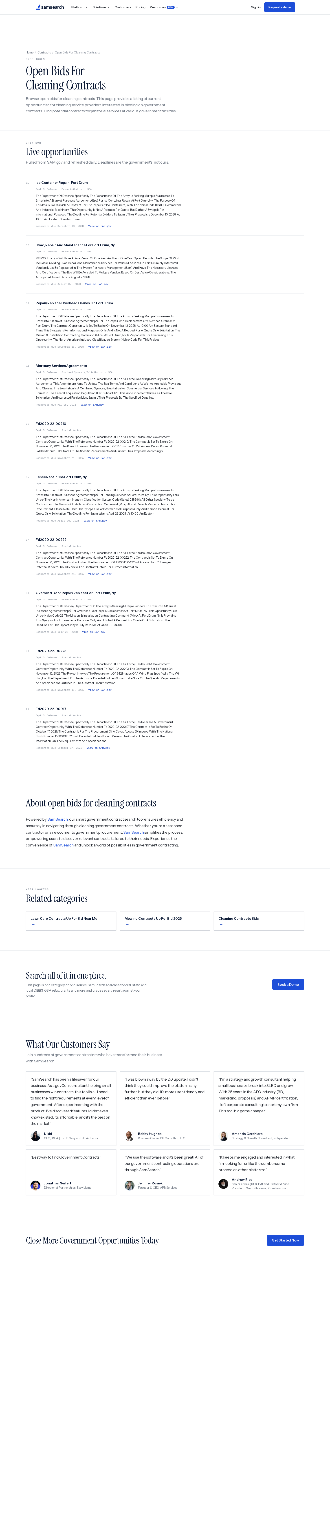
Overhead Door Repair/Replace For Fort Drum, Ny (76, 593)
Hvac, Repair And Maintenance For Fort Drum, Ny (75, 245)
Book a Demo (288, 984)
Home (29, 52)
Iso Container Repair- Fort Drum (62, 182)
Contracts (44, 52)
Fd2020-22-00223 (51, 651)
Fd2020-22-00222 (51, 539)
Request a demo (279, 7)
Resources (161, 7)
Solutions (99, 7)
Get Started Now (285, 1240)
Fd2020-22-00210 (51, 424)
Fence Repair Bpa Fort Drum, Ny (61, 477)
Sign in (256, 7)
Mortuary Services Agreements (61, 366)
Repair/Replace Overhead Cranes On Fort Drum (74, 303)
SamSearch (57, 819)
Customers (123, 7)
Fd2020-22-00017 (51, 709)
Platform (77, 7)
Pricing (140, 7)
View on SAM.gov (100, 226)
